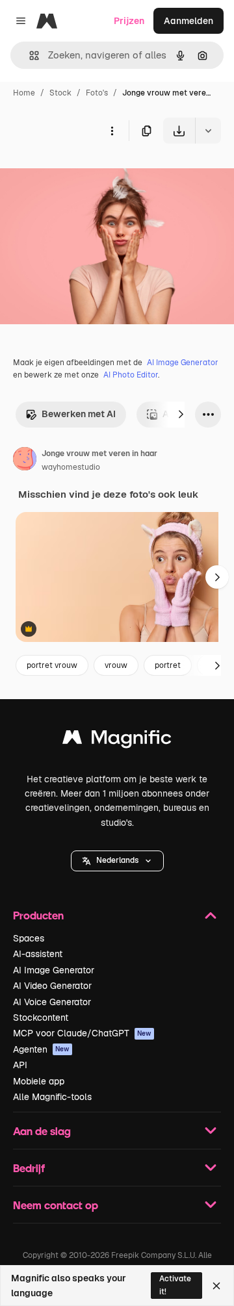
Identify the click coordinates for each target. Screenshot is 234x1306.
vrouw (116, 665)
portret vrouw (52, 665)
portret (168, 665)
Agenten (41, 1049)
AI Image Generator (182, 362)
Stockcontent (40, 1017)
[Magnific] (117, 740)
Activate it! (175, 1285)
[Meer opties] (112, 131)
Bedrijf (29, 1168)
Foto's (97, 93)
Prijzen (129, 21)
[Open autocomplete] (29, 55)
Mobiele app (38, 1081)
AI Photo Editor (130, 375)
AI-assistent (37, 954)
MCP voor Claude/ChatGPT (82, 1033)
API (20, 1065)
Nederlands (117, 860)
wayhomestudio (71, 467)
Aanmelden (188, 21)
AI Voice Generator (52, 1002)
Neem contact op (55, 1205)
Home (24, 93)
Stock (60, 93)
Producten (38, 915)
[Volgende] (180, 415)
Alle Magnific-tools (52, 1097)
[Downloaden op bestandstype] (208, 131)
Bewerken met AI (79, 414)
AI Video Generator (52, 986)
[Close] (216, 1286)
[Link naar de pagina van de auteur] (24, 460)
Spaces (28, 938)
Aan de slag (42, 1131)
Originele (85, 174)
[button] (117, 861)
